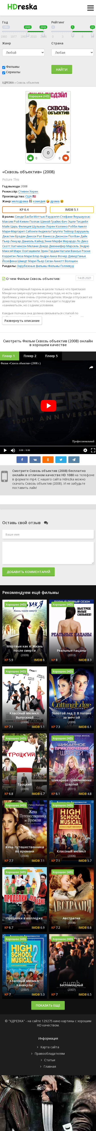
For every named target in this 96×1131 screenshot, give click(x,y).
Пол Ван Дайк (78, 236)
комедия (39, 201)
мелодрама (20, 201)
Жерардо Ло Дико (75, 241)
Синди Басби (24, 217)
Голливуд (67, 266)
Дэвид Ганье (77, 256)
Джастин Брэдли (13, 236)
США (28, 196)
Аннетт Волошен (66, 261)
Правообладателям (50, 1053)
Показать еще (48, 1005)
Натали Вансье (70, 251)
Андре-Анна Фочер (53, 256)
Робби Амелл (77, 226)
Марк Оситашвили (27, 251)
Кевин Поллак (30, 221)
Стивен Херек (28, 191)
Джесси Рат (34, 236)
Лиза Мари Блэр (27, 256)
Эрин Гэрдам (50, 251)
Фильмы (12, 66)
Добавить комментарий (28, 572)
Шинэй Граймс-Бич (53, 221)
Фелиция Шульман (32, 226)
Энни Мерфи (53, 241)
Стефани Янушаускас (75, 217)
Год (5, 22)
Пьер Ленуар (11, 241)
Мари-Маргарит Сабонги (20, 231)
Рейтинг (57, 22)
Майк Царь (10, 226)
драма (54, 201)
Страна (57, 43)
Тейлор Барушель (76, 231)
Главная (50, 1066)
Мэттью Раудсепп (46, 217)
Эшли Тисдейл (78, 221)
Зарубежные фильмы (32, 266)
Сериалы (13, 72)
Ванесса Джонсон (55, 236)
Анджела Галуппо (50, 231)
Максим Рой (10, 221)
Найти (61, 69)
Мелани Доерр (37, 246)
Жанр (6, 43)
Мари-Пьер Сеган (40, 261)
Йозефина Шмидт (14, 261)
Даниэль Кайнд (33, 241)
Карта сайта (49, 1047)
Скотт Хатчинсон (14, 246)
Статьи (49, 1060)
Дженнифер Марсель (64, 246)
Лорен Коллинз (57, 226)
